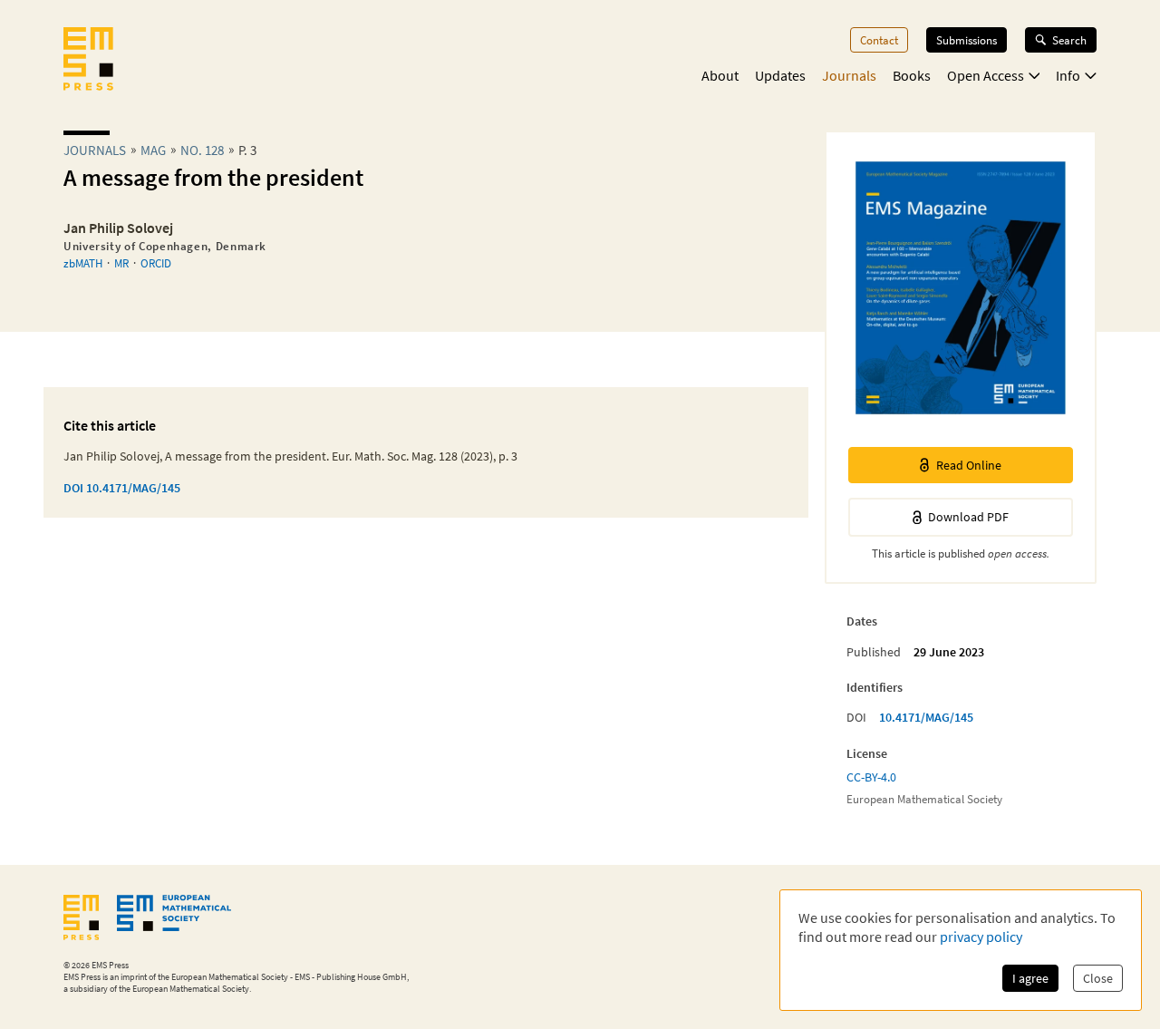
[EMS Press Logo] (88, 60)
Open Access (985, 75)
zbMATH (82, 263)
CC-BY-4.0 (871, 777)
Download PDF (968, 517)
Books (912, 75)
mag (153, 150)
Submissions (966, 40)
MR (121, 263)
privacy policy (981, 936)
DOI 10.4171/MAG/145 (121, 488)
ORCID (155, 263)
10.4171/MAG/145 (926, 717)
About (720, 75)
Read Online (968, 465)
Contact (879, 40)
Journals (849, 75)
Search (1069, 40)
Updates (780, 75)
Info (1068, 75)
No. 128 (202, 150)
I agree (1030, 978)
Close (1098, 978)
